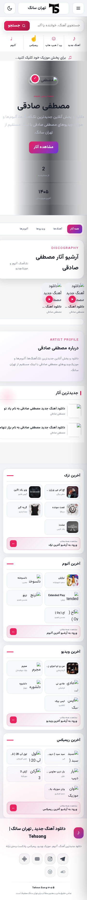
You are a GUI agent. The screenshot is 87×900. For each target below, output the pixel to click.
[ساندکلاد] (63, 871)
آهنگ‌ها (57, 229)
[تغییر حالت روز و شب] (9, 8)
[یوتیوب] (37, 859)
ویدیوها (40, 229)
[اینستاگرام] (50, 859)
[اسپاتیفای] (50, 871)
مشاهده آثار (43, 147)
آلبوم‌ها (24, 229)
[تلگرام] (63, 859)
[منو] (78, 8)
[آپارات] (24, 859)
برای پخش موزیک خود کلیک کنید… (43, 57)
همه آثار (74, 229)
